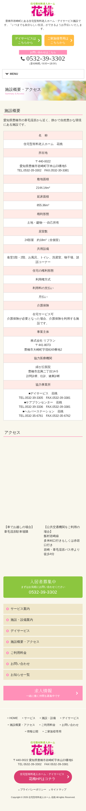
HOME (13, 718)
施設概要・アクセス (25, 641)
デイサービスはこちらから (25, 40)
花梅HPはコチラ (42, 777)
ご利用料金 (19, 652)
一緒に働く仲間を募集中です (43, 692)
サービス (29, 718)
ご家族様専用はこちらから (57, 40)
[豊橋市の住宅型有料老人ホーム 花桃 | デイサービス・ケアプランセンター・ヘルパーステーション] (43, 15)
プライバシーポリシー (33, 789)
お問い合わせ (20, 663)
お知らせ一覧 (20, 674)
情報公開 (32, 731)
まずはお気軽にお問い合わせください (43, 587)
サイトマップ (58, 789)
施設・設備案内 (22, 619)
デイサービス (20, 630)
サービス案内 (20, 608)
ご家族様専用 (53, 731)
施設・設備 (49, 718)
